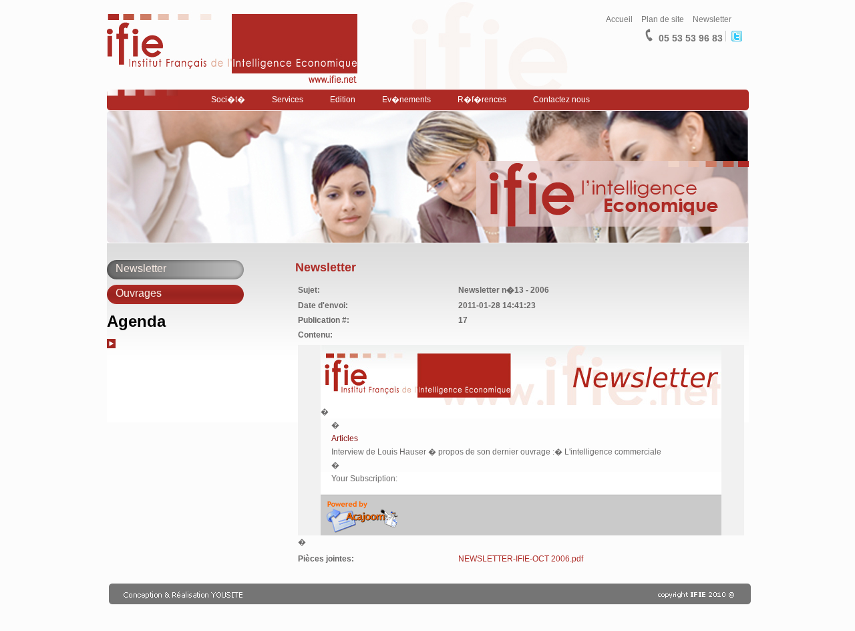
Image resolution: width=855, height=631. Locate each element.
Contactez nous (561, 99)
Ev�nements (406, 99)
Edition (342, 99)
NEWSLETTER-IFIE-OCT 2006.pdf (520, 558)
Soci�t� (228, 99)
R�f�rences (482, 99)
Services (287, 99)
